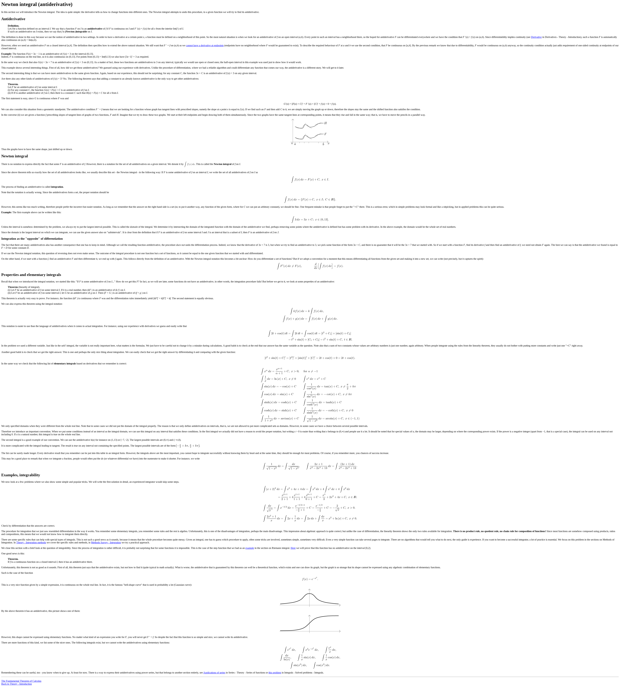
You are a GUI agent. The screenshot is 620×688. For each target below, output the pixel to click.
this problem (275, 672)
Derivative (536, 37)
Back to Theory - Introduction (16, 684)
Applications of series (214, 672)
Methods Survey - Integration (106, 542)
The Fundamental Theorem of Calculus (21, 681)
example (249, 548)
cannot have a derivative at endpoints (205, 45)
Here (293, 548)
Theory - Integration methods (31, 542)
